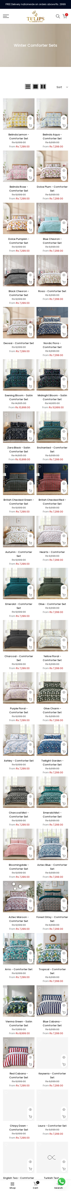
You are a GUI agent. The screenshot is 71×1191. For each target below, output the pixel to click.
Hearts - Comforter (52, 552)
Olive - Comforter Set (52, 604)
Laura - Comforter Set (52, 1125)
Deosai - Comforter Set (19, 343)
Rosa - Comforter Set (52, 291)
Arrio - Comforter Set (19, 969)
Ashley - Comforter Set (19, 760)
